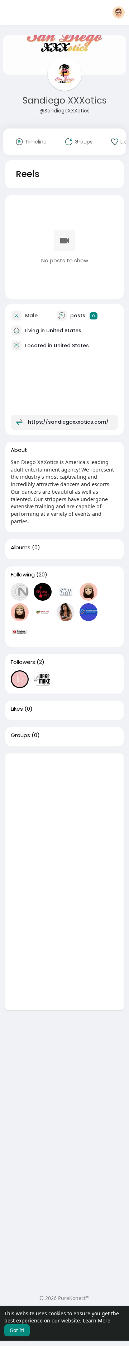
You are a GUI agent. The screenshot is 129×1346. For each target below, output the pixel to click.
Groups (20, 735)
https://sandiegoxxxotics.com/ (68, 421)
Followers (23, 662)
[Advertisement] (64, 817)
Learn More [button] (96, 1320)
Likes (17, 709)
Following (23, 575)
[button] (118, 12)
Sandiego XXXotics (65, 100)
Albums (20, 547)
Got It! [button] (17, 1330)
